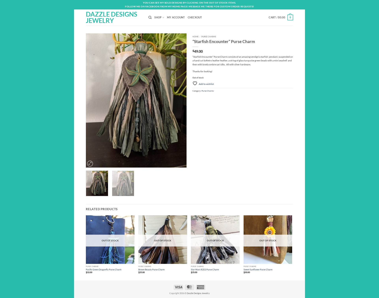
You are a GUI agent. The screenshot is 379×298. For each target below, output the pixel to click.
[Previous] (92, 100)
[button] (281, 17)
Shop (157, 17)
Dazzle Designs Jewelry (111, 17)
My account (176, 17)
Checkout (195, 17)
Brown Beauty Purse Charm (151, 269)
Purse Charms (208, 36)
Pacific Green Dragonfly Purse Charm (103, 269)
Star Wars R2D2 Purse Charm (205, 269)
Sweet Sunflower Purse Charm (258, 269)
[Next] (179, 100)
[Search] (150, 17)
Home (195, 36)
